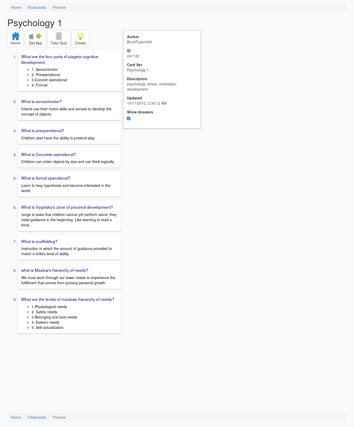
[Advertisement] (164, 179)
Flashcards (37, 7)
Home (16, 7)
